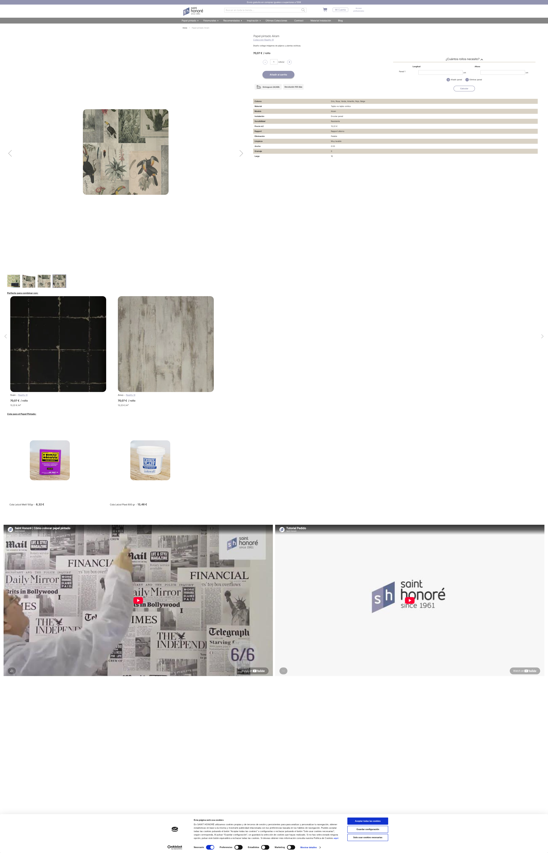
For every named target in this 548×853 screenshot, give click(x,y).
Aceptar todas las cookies (368, 821)
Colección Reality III (263, 39)
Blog (340, 20)
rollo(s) (281, 62)
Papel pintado (189, 20)
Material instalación (321, 20)
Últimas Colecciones (276, 20)
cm (464, 72)
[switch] (238, 847)
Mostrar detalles (308, 847)
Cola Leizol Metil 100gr (21, 504)
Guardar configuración (367, 829)
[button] (10, 153)
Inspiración (252, 20)
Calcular (464, 88)
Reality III (23, 395)
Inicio (185, 28)
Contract (298, 20)
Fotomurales (209, 20)
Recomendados (231, 20)
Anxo (120, 395)
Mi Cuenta (340, 9)
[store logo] (193, 11)
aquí (336, 838)
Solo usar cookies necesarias (367, 837)
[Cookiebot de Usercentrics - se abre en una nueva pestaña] (174, 847)
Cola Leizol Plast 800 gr (122, 504)
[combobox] (265, 10)
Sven (13, 395)
